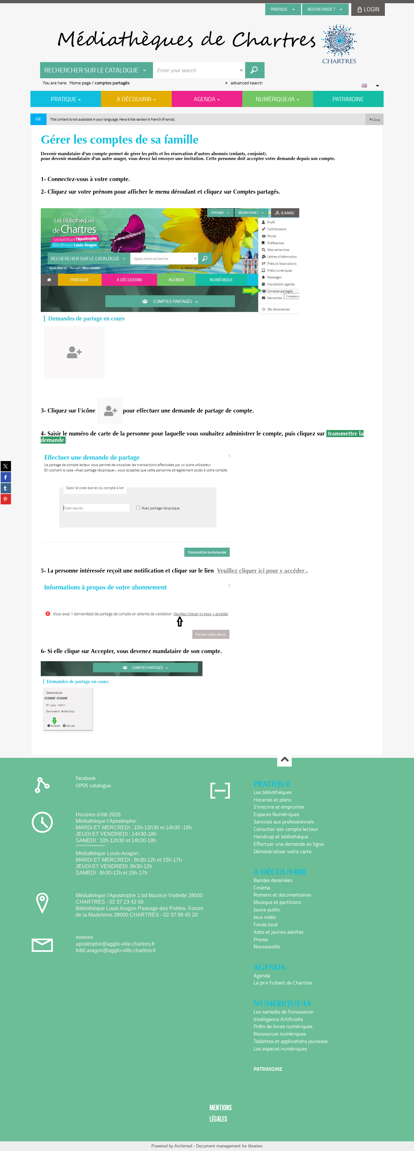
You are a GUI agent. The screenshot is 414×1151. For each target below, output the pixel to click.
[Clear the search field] (241, 70)
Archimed (183, 1146)
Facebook (86, 777)
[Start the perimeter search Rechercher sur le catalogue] (255, 70)
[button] (374, 119)
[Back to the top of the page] (284, 760)
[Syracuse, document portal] (207, 44)
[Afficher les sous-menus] (293, 9)
